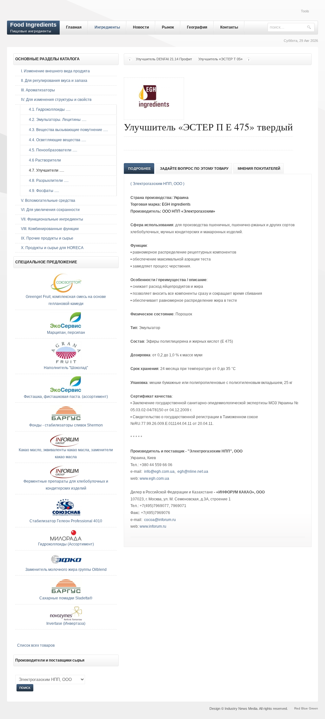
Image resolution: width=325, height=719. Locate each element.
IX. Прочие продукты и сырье (47, 238)
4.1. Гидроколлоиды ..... (48, 109)
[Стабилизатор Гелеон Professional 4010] (66, 516)
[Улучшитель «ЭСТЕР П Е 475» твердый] (154, 112)
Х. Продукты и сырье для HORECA (52, 248)
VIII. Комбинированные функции (50, 229)
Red (297, 708)
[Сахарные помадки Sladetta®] (66, 593)
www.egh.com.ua (154, 478)
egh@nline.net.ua (192, 471)
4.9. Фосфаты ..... (42, 190)
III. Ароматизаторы (38, 90)
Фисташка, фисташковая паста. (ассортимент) (66, 396)
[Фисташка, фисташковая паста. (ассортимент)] (66, 392)
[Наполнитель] (66, 363)
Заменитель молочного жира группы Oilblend (66, 569)
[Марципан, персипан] (66, 328)
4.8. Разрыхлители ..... (47, 180)
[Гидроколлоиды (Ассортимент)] (66, 540)
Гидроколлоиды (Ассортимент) (66, 544)
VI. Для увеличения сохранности (50, 210)
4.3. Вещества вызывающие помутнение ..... (67, 130)
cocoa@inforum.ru (160, 520)
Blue (304, 708)
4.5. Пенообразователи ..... (51, 150)
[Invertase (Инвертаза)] (66, 619)
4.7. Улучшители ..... (45, 170)
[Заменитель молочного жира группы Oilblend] (66, 565)
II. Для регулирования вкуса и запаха (54, 80)
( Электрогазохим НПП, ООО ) (157, 183)
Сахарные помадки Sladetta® (65, 598)
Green (313, 708)
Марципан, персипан (66, 332)
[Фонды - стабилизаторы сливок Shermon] (66, 421)
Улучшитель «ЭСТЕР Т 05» (220, 59)
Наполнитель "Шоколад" (66, 368)
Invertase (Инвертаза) (65, 623)
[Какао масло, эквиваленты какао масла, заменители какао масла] (66, 445)
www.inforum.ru (153, 526)
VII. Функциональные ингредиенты (52, 219)
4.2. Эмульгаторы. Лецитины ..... (56, 119)
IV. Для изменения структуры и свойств (56, 99)
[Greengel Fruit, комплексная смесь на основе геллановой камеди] (66, 292)
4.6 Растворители (43, 160)
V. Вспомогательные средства (48, 200)
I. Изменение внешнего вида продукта (55, 71)
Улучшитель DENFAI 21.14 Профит (164, 59)
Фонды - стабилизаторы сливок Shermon (66, 425)
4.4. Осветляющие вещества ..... (56, 140)
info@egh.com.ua (159, 471)
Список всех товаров (36, 645)
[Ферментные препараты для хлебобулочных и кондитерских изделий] (66, 477)
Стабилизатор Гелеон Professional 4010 (66, 521)
